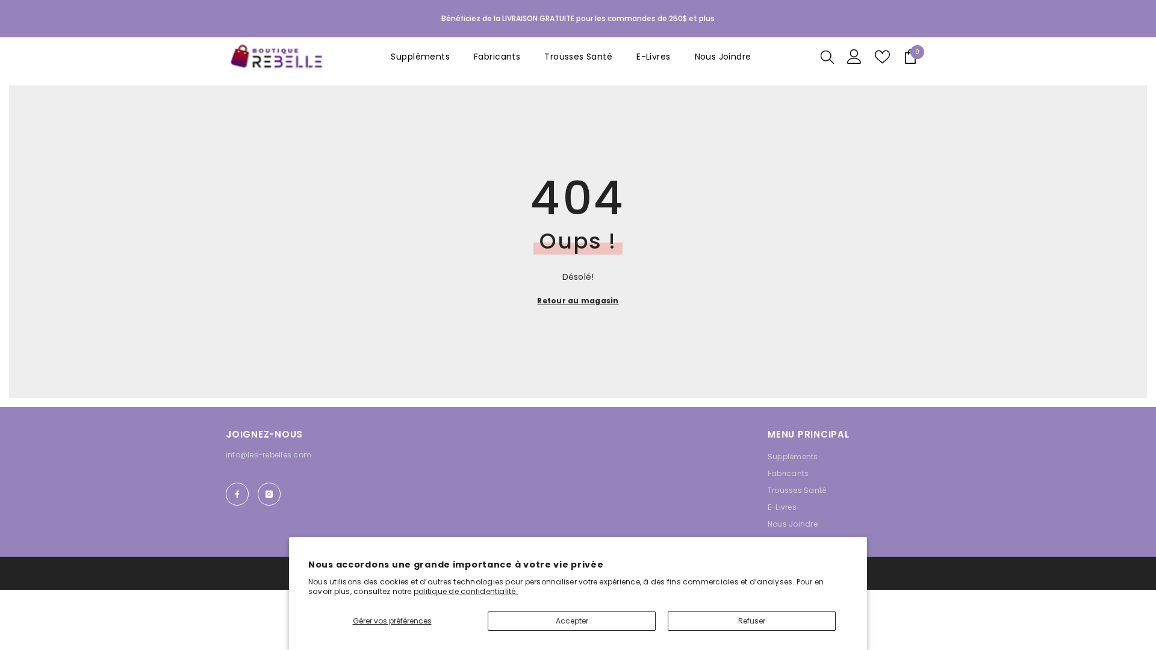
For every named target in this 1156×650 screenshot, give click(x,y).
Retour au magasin (577, 301)
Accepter (572, 621)
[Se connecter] (854, 56)
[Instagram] (269, 494)
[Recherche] (827, 56)
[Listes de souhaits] (882, 56)
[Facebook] (237, 494)
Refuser (751, 621)
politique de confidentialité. (466, 591)
